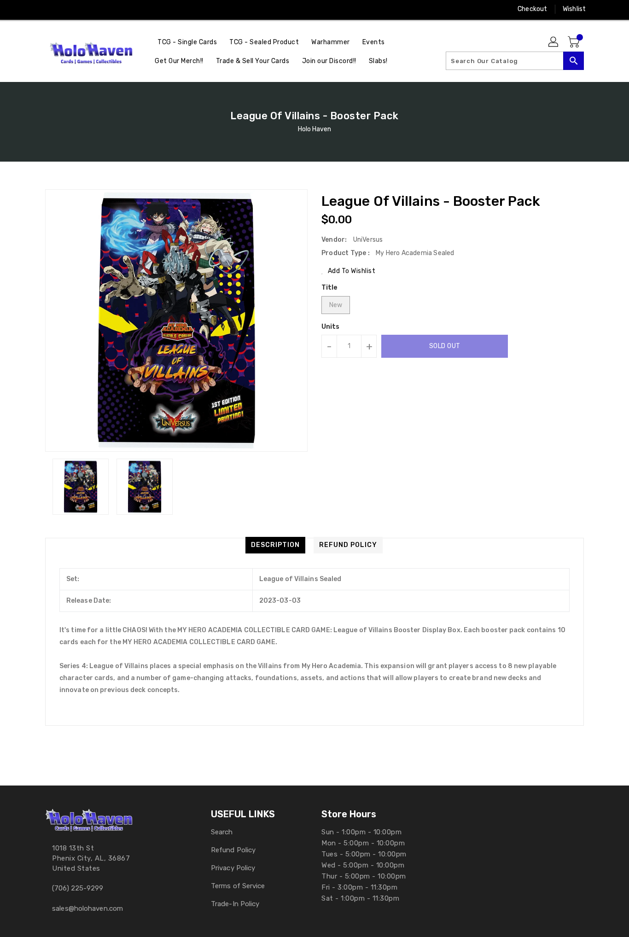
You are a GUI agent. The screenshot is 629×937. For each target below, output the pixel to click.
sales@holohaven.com (87, 908)
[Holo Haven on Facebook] (32, 9)
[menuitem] (187, 42)
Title (329, 287)
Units (330, 327)
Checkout (532, 9)
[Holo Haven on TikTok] (120, 9)
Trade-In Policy (235, 904)
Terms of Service (238, 886)
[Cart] (574, 42)
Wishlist (574, 9)
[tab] (275, 545)
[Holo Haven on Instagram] (50, 9)
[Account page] (554, 42)
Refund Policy (233, 850)
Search (222, 832)
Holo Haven (315, 129)
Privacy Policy (233, 868)
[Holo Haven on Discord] (85, 9)
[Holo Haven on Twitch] (102, 9)
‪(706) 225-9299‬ (77, 888)
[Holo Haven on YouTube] (67, 9)
